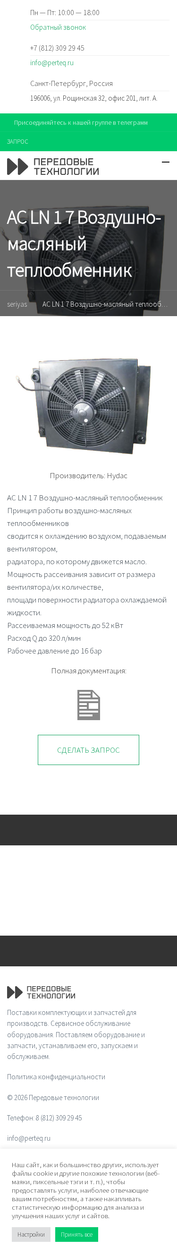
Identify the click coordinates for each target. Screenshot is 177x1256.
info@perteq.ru (52, 62)
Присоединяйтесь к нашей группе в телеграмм (81, 122)
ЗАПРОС (17, 142)
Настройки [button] (31, 1234)
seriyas (17, 304)
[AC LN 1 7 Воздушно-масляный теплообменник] (88, 398)
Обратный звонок (58, 27)
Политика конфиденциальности (56, 1076)
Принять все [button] (77, 1234)
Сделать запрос (88, 750)
